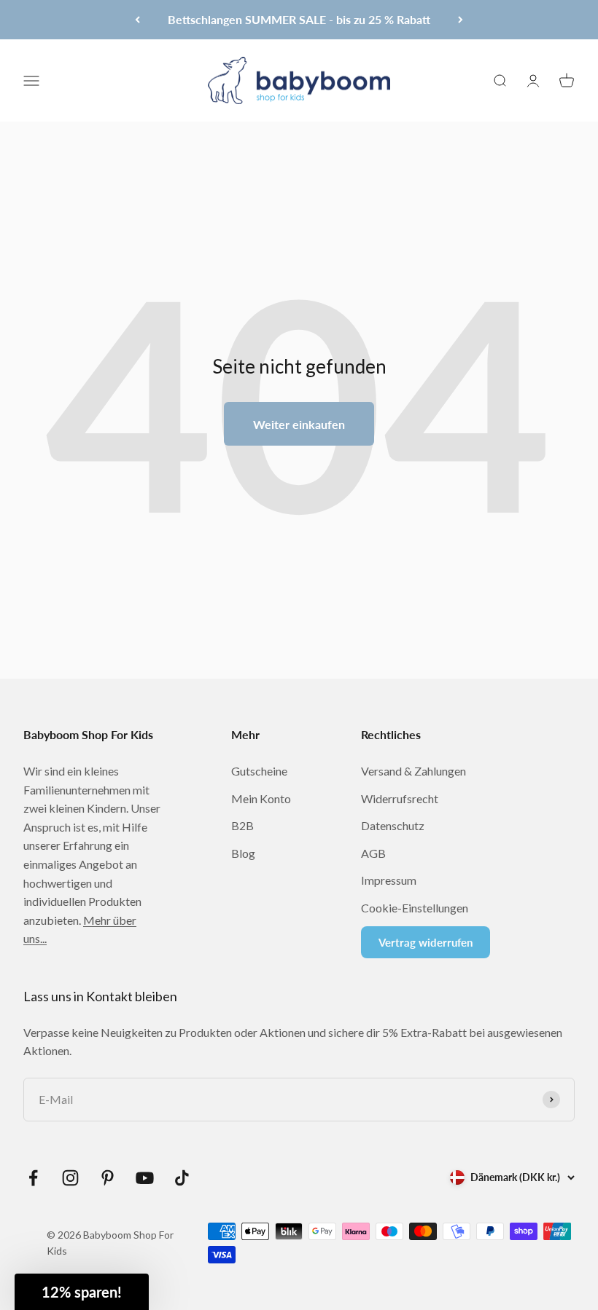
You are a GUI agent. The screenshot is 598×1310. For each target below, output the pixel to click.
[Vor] (460, 19)
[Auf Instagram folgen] (70, 1178)
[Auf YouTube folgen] (145, 1178)
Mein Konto (261, 798)
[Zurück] (137, 19)
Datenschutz (392, 825)
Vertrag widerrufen (425, 942)
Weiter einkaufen (299, 424)
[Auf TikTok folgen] (182, 1178)
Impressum (388, 880)
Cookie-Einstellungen (414, 908)
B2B (242, 825)
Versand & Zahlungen (413, 771)
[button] (82, 1292)
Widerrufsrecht (399, 798)
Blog (243, 853)
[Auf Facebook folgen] (33, 1178)
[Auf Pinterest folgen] (107, 1178)
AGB (373, 853)
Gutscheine (259, 771)
